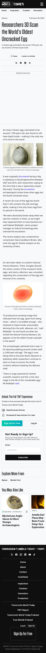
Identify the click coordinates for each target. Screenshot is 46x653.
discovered (24, 176)
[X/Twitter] (11, 554)
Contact (23, 572)
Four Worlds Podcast (23, 620)
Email (7, 445)
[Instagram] (20, 554)
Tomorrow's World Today (23, 605)
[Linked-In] (25, 554)
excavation (29, 189)
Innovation (37, 10)
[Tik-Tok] (34, 554)
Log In (34, 423)
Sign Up (31, 626)
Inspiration (14, 10)
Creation (26, 10)
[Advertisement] (23, 99)
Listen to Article (28, 56)
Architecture (16, 512)
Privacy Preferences (12, 649)
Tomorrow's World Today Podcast (23, 615)
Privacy (40, 646)
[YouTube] (29, 554)
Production (23, 598)
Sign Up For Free (12, 423)
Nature (4, 18)
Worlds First (15, 480)
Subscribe (23, 457)
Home (4, 10)
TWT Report (23, 610)
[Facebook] (16, 554)
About (23, 567)
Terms (33, 646)
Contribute (23, 577)
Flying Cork (36, 649)
